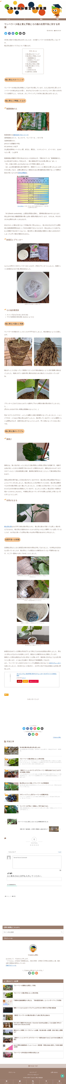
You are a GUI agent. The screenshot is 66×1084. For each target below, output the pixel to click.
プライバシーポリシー (33, 1074)
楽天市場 (19, 681)
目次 (30, 51)
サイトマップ (33, 1072)
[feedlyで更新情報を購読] (33, 734)
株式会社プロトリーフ (21, 135)
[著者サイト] (29, 734)
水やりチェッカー (55, 663)
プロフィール (11, 1072)
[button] (61, 932)
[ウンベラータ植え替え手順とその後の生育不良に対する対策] (13, 33)
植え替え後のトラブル (33, 66)
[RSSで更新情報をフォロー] (36, 734)
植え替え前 (8, 526)
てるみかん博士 (33, 955)
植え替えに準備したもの (34, 56)
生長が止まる (32, 69)
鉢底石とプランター (34, 60)
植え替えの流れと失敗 (33, 64)
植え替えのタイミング (33, 54)
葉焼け (30, 67)
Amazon (25, 681)
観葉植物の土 (32, 58)
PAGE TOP (34, 1066)
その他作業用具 (32, 62)
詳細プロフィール (11, 965)
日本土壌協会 (22, 173)
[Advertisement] (33, 712)
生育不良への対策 (32, 71)
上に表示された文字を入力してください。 (25, 876)
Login (59, 852)
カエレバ (24, 677)
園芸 (7, 694)
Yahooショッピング (34, 681)
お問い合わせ (54, 1072)
